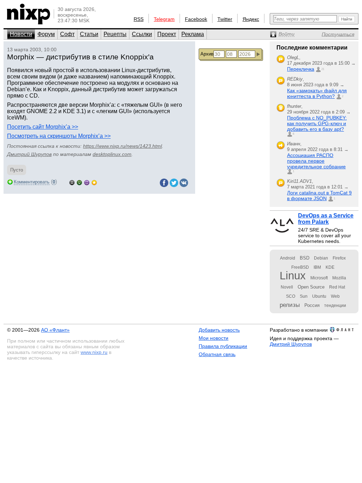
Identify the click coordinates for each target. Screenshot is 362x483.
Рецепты (115, 34)
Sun (304, 296)
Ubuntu (319, 296)
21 (322, 69)
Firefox (339, 258)
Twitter (224, 19)
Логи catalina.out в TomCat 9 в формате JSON (319, 195)
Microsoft (319, 278)
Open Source (311, 287)
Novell (287, 287)
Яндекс (251, 19)
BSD (304, 258)
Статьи (89, 34)
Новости (21, 34)
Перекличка (300, 69)
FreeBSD (300, 267)
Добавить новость (219, 330)
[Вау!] (94, 182)
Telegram (164, 19)
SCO (290, 296)
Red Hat (337, 287)
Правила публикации (223, 346)
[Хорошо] (86, 182)
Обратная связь (217, 354)
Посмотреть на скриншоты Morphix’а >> (59, 136)
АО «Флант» (55, 330)
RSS (139, 19)
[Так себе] (79, 182)
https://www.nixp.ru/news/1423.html (122, 146)
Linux (293, 275)
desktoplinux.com (112, 154)
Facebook (196, 19)
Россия (312, 305)
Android (287, 258)
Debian (321, 258)
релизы (290, 304)
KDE (330, 267)
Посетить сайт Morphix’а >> (42, 127)
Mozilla (339, 278)
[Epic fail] (72, 182)
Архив (207, 54)
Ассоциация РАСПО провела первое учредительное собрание (316, 160)
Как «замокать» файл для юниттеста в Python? (317, 93)
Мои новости (213, 338)
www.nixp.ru (94, 352)
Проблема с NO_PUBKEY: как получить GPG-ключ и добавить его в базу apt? (317, 123)
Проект (166, 34)
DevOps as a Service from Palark (326, 219)
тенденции (335, 305)
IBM (317, 267)
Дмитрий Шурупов (29, 154)
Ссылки (142, 34)
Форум (46, 34)
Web (335, 296)
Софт (67, 34)
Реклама (192, 34)
